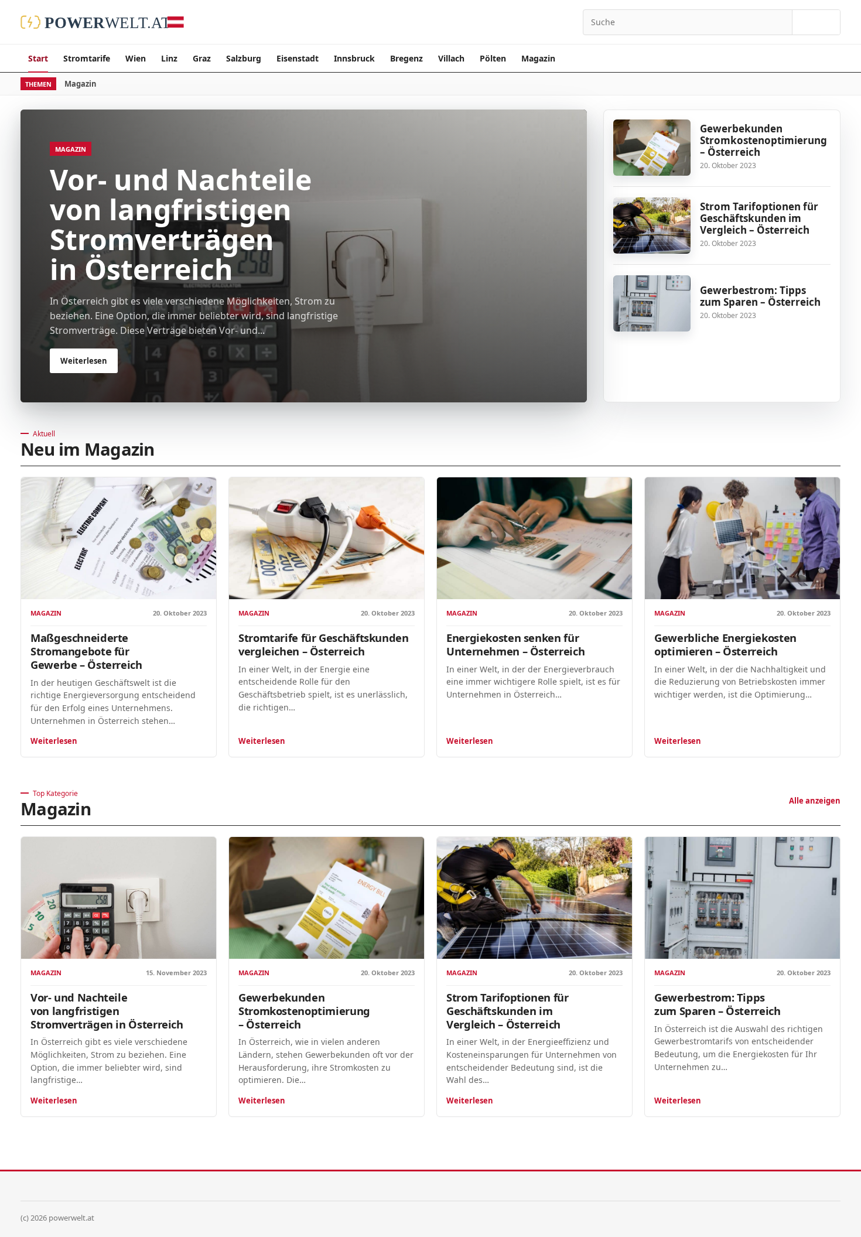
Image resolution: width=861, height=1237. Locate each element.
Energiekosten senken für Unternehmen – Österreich (515, 644)
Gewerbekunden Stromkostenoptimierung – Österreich (763, 140)
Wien (135, 58)
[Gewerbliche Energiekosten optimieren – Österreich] (742, 538)
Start (38, 58)
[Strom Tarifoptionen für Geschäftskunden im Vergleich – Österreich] (652, 225)
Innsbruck (354, 58)
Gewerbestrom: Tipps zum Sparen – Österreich (760, 296)
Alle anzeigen (814, 800)
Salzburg (243, 58)
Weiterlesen (53, 741)
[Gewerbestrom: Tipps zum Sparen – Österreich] (652, 303)
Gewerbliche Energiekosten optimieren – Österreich (725, 644)
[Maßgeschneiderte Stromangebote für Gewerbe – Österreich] (118, 538)
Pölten (493, 58)
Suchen (816, 22)
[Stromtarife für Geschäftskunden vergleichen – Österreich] (326, 538)
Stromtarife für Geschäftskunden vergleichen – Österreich (323, 644)
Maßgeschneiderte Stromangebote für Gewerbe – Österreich (86, 651)
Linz (169, 58)
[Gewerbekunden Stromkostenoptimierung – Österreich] (652, 147)
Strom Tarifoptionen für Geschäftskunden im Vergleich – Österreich (759, 218)
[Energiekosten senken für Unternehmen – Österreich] (534, 538)
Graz (202, 58)
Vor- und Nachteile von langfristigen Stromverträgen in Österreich (106, 1010)
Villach (451, 58)
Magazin (538, 58)
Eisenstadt (297, 58)
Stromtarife (86, 58)
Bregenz (406, 58)
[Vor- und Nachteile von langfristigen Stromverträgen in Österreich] (118, 898)
